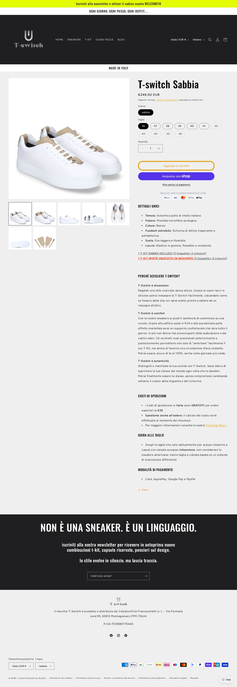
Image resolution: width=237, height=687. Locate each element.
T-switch (21, 678)
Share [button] (145, 489)
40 (192, 126)
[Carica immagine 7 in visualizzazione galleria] (44, 238)
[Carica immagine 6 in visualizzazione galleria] (20, 238)
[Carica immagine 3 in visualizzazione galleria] (69, 213)
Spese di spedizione (167, 100)
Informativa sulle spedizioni (152, 678)
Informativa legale (178, 678)
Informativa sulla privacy (88, 678)
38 (167, 126)
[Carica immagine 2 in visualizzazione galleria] (44, 213)
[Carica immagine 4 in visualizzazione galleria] (93, 213)
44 (157, 134)
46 (182, 134)
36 (143, 126)
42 (218, 126)
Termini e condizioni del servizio (119, 678)
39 (179, 126)
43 (145, 134)
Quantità (142, 141)
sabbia (146, 112)
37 (155, 126)
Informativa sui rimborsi (61, 678)
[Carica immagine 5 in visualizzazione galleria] (118, 213)
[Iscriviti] (146, 576)
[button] (210, 40)
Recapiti (194, 678)
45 (170, 134)
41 (204, 126)
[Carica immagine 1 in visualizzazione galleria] (20, 213)
